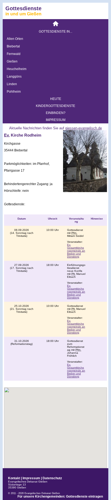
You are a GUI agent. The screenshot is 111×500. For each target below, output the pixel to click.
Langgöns (14, 76)
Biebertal (13, 46)
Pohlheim (14, 91)
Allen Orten (15, 39)
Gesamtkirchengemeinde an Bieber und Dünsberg (76, 250)
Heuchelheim (16, 69)
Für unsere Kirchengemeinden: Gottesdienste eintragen (60, 496)
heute (55, 99)
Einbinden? (55, 113)
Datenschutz (52, 478)
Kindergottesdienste (55, 106)
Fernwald (13, 54)
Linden (12, 84)
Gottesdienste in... (55, 31)
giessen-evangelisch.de (83, 128)
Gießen (12, 61)
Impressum (55, 120)
